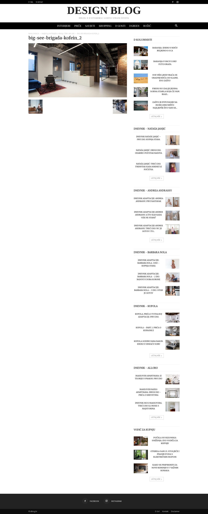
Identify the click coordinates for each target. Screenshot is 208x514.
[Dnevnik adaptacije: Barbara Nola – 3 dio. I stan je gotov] (172, 291)
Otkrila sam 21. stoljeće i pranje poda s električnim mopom (164, 454)
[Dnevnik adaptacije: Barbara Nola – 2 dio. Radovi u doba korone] (172, 277)
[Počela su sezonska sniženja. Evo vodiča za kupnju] (141, 441)
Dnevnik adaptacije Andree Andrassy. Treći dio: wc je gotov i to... (148, 228)
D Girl (30, 2)
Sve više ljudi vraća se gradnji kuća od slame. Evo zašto (165, 78)
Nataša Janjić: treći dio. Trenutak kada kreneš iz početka (148, 167)
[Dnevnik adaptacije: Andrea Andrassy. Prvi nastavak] (172, 202)
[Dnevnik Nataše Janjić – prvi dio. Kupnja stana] (172, 140)
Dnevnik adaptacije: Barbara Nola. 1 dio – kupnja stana (148, 263)
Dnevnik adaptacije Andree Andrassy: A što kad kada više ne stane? (148, 215)
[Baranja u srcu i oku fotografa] (141, 65)
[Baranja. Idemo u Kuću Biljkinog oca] (141, 51)
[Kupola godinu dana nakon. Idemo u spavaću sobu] (172, 345)
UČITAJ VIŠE (155, 116)
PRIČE (77, 25)
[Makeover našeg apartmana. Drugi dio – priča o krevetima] (172, 393)
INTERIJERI (63, 25)
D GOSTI (120, 25)
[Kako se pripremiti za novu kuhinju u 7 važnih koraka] (141, 468)
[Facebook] (173, 2)
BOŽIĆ (147, 25)
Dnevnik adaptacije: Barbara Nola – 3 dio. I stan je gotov (148, 290)
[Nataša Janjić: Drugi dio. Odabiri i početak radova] (172, 154)
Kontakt (39, 2)
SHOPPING (105, 25)
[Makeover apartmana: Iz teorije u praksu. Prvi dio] (172, 379)
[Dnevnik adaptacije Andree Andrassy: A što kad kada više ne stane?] (172, 215)
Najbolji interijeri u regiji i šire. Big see (58, 33)
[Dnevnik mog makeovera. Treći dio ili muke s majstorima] (172, 406)
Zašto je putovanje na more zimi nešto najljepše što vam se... (164, 105)
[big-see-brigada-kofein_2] (77, 96)
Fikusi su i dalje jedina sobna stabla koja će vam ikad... (164, 91)
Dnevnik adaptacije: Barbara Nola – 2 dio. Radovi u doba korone (148, 277)
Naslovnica (33, 33)
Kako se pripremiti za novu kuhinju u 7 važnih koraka (165, 468)
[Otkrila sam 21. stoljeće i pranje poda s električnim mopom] (141, 455)
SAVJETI (90, 25)
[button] (176, 26)
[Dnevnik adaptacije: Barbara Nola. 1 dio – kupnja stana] (172, 264)
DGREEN (134, 25)
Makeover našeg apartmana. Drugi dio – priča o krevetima (148, 392)
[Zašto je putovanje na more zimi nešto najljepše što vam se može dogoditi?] (141, 106)
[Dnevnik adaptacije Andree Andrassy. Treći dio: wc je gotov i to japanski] (172, 229)
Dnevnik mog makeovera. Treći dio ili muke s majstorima (148, 406)
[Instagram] (177, 2)
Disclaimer (175, 511)
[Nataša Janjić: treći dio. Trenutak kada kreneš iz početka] (172, 167)
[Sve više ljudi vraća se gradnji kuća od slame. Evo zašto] (141, 78)
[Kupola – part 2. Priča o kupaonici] (172, 331)
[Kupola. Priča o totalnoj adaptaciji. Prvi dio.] (172, 317)
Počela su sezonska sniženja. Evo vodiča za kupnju (165, 440)
